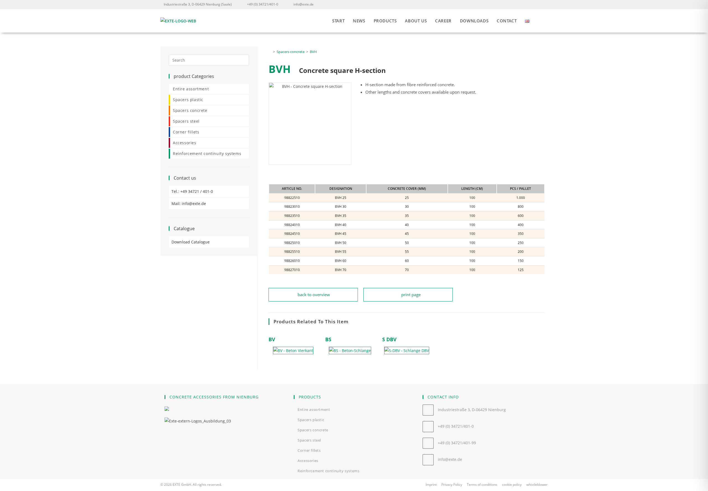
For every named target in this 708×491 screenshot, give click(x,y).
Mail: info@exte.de (188, 203)
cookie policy (512, 484)
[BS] (350, 350)
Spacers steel (186, 121)
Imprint (431, 484)
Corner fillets (186, 132)
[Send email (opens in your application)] (544, 4)
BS (328, 339)
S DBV (389, 339)
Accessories (184, 142)
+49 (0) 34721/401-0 (262, 4)
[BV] (293, 350)
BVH (313, 51)
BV (272, 339)
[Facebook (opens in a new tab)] (537, 4)
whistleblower (537, 484)
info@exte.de (303, 4)
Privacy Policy (451, 484)
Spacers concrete (190, 110)
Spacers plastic (188, 99)
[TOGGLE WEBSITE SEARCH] (546, 21)
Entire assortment (191, 88)
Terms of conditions (482, 484)
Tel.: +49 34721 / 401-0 (192, 191)
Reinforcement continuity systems (207, 153)
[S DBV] (406, 350)
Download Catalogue (190, 242)
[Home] (270, 51)
